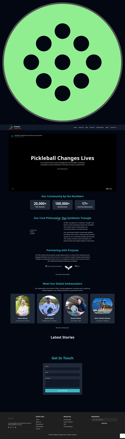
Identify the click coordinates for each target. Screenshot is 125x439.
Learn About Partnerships (62, 274)
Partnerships (39, 424)
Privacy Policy (67, 419)
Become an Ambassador (62, 328)
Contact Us (113, 127)
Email (46, 372)
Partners (92, 127)
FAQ (65, 424)
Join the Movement (62, 169)
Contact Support (68, 426)
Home (75, 127)
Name (46, 366)
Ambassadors (100, 127)
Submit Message (62, 390)
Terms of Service (68, 422)
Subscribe (104, 423)
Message (47, 378)
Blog (87, 127)
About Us (81, 127)
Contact (38, 429)
